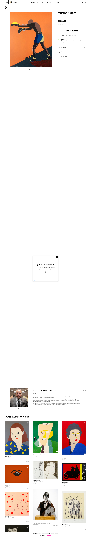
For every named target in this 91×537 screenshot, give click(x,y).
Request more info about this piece (73, 35)
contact (57, 2)
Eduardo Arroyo (67, 13)
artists (33, 2)
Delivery (64, 47)
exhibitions (40, 2)
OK (49, 535)
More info (42, 535)
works (49, 2)
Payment (65, 52)
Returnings (65, 56)
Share (33, 71)
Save (29, 71)
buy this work (72, 31)
